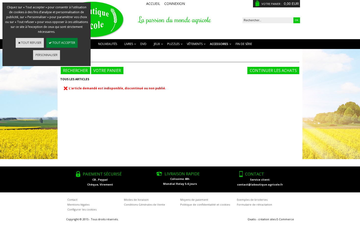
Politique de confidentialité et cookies (205, 204)
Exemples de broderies (252, 199)
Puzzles (173, 44)
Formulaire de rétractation (254, 204)
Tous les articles (74, 79)
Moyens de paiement (194, 199)
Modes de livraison (136, 199)
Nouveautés (107, 44)
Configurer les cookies (81, 209)
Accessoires (219, 44)
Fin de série (244, 44)
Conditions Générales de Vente (144, 204)
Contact (72, 199)
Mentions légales (78, 204)
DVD (143, 44)
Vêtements (195, 44)
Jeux (157, 44)
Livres (128, 44)
